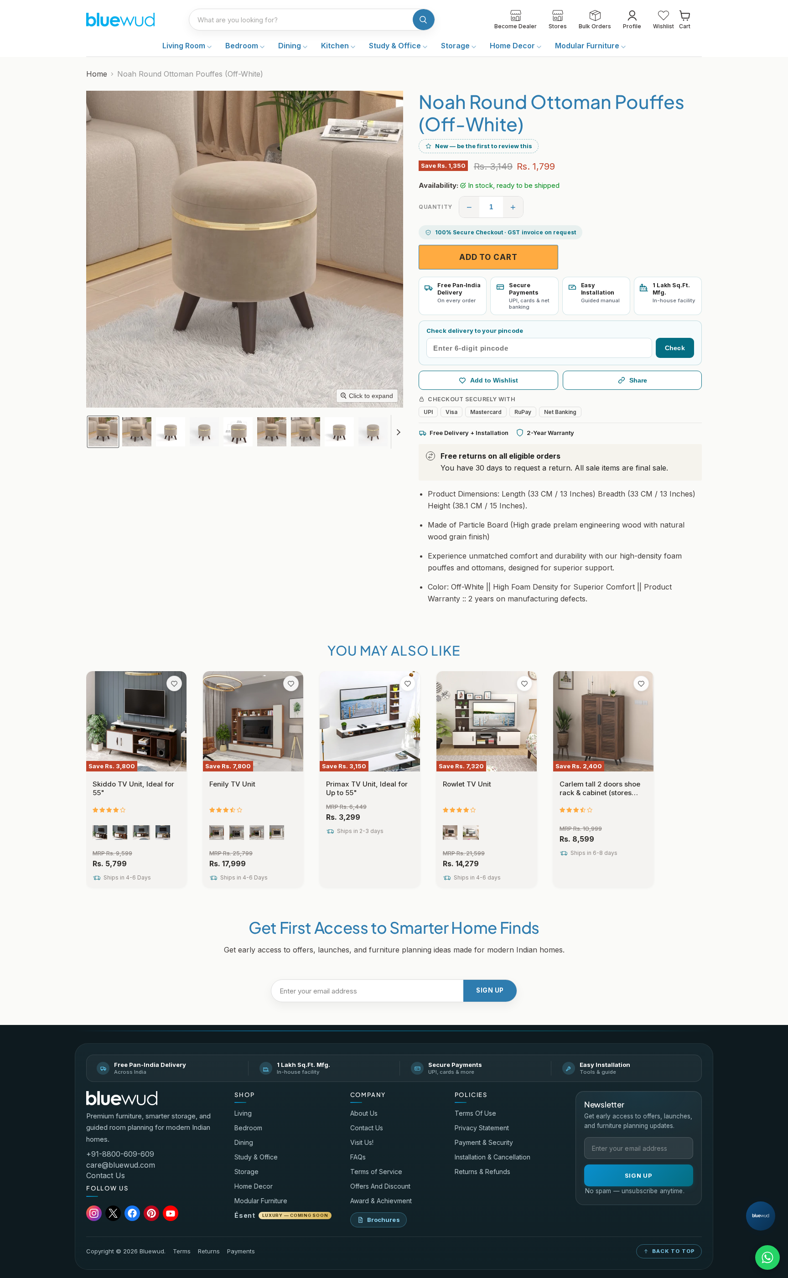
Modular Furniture (588, 45)
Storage (456, 45)
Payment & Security (484, 1142)
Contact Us (105, 1175)
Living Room (184, 45)
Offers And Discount (380, 1186)
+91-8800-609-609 (120, 1154)
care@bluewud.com (120, 1164)
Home (96, 74)
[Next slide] (398, 432)
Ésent (281, 1215)
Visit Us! (361, 1142)
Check (675, 348)
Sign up (490, 990)
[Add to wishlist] (174, 683)
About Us (364, 1113)
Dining (290, 45)
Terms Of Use (475, 1113)
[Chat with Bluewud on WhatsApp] (767, 1257)
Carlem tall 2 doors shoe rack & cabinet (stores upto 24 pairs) (600, 793)
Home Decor (513, 45)
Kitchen (336, 45)
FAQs (358, 1157)
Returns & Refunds (482, 1171)
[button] (103, 431)
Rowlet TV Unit (467, 784)
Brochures (383, 1219)
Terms (182, 1251)
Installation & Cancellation (492, 1157)
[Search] (424, 19)
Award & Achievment (381, 1201)
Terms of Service (376, 1171)
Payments (241, 1251)
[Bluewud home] (121, 1098)
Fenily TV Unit (232, 784)
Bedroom (242, 45)
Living (243, 1113)
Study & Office (396, 45)
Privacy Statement (482, 1128)
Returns (209, 1251)
